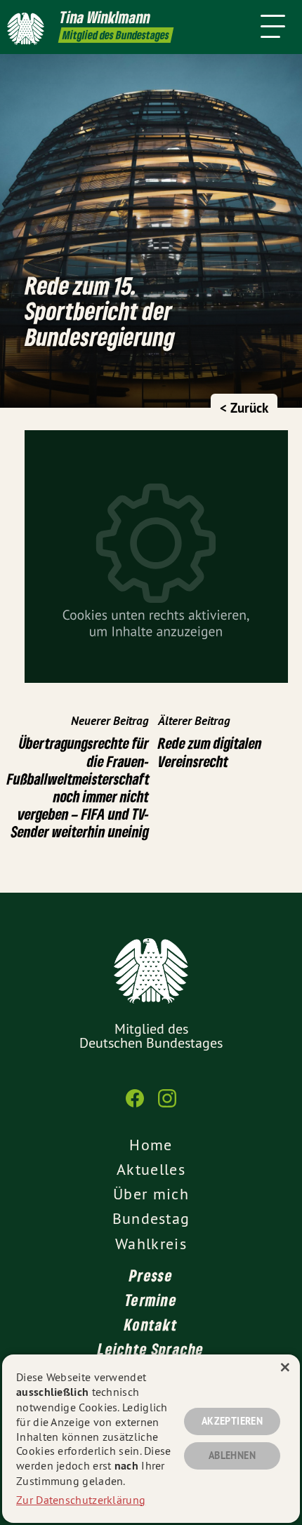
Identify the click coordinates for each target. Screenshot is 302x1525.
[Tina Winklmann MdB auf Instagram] (167, 1105)
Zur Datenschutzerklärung (80, 1500)
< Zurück (244, 408)
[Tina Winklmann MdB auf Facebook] (135, 1105)
